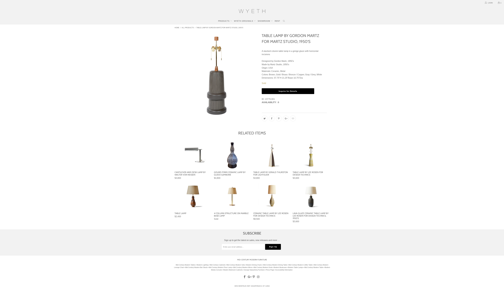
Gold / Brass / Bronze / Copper (290, 74)
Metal (282, 71)
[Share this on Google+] (286, 118)
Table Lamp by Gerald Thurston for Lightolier (271, 155)
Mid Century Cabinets (218, 265)
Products (224, 21)
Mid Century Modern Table (313, 267)
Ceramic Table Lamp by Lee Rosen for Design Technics (271, 196)
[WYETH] (252, 11)
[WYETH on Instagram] (258, 277)
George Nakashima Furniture (254, 270)
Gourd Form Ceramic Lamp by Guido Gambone (232, 155)
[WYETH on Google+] (249, 277)
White (319, 74)
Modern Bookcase (280, 267)
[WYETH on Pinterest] (254, 277)
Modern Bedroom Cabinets (233, 270)
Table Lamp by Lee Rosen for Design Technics (311, 155)
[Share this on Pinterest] (279, 118)
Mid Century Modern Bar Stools (196, 267)
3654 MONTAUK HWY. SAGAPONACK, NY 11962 (252, 286)
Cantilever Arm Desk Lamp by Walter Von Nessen (193, 155)
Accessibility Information (284, 270)
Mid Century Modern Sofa (236, 265)
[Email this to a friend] (293, 118)
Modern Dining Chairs (254, 265)
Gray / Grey (310, 74)
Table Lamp (193, 196)
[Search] (284, 21)
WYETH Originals (244, 21)
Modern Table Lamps (295, 267)
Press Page (270, 270)
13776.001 (270, 99)
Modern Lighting (203, 265)
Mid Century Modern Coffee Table (300, 265)
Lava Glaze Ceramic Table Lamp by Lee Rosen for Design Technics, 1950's (311, 196)
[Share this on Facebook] (272, 118)
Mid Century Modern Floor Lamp (220, 267)
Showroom (264, 21)
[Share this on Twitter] (264, 118)
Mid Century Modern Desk (263, 267)
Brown (272, 74)
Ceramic (275, 71)
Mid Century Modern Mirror (242, 267)
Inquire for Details (288, 91)
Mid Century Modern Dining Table (275, 265)
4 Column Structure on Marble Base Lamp (232, 196)
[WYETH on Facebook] (245, 277)
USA (270, 68)
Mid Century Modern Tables (185, 265)
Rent (277, 21)
